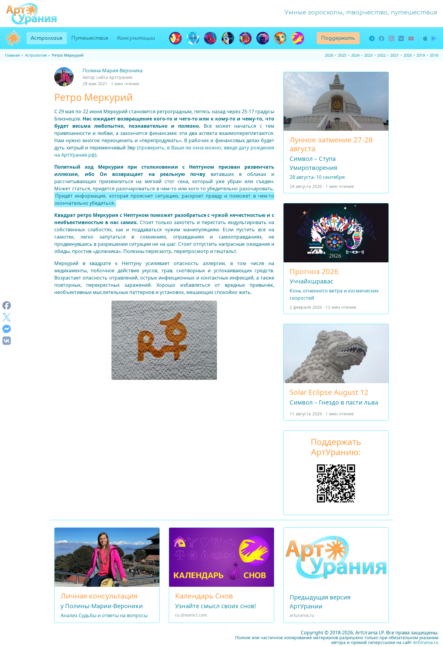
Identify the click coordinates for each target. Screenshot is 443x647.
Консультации (136, 38)
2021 (394, 55)
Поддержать (338, 38)
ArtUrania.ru (425, 642)
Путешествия (89, 38)
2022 (381, 55)
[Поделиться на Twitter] (6, 317)
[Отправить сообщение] (6, 329)
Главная (12, 55)
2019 (420, 55)
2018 (434, 55)
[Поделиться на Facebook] (6, 305)
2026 (329, 55)
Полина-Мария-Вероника (113, 70)
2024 (355, 55)
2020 (408, 55)
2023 (368, 55)
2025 (342, 55)
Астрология (49, 38)
